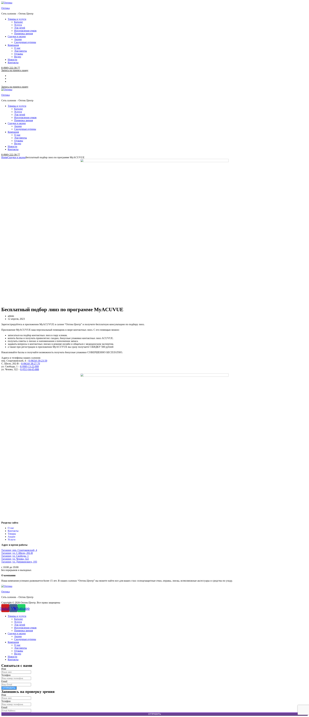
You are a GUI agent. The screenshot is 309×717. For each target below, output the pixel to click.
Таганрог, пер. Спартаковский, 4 (19, 550)
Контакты (13, 62)
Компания (13, 45)
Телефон (6, 675)
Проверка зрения (23, 33)
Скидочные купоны (25, 42)
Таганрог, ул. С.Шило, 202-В (17, 553)
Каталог (18, 22)
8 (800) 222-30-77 (10, 67)
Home (4, 157)
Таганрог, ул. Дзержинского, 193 (19, 561)
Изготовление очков (25, 30)
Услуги (18, 24)
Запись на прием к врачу (14, 70)
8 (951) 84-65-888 (29, 369)
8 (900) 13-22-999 (29, 366)
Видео (17, 56)
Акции (18, 39)
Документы (20, 51)
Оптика (5, 8)
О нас (17, 48)
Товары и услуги (17, 19)
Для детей (19, 27)
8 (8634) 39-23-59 (37, 360)
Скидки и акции (17, 36)
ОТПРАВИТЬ (9, 688)
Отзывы (18, 53)
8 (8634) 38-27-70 (30, 363)
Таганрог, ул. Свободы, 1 (15, 556)
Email (4, 681)
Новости (12, 59)
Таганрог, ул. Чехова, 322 (15, 558)
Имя (3, 668)
